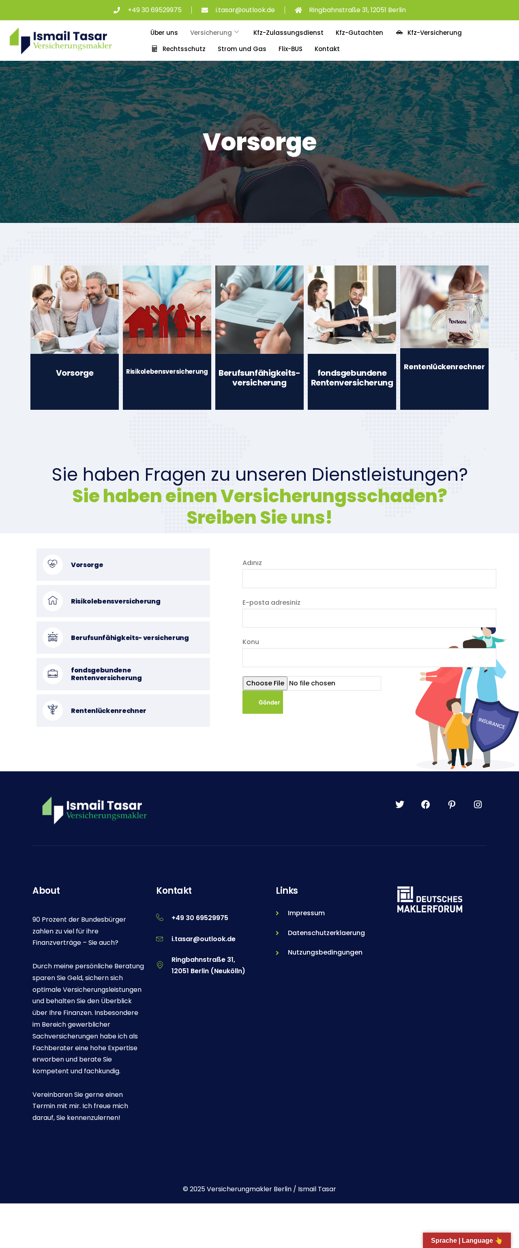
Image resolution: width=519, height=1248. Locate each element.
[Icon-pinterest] (452, 804)
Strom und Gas (242, 49)
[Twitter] (400, 804)
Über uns (164, 32)
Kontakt (327, 49)
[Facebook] (426, 804)
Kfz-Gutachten (359, 32)
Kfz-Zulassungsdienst (288, 32)
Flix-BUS (290, 49)
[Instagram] (478, 804)
